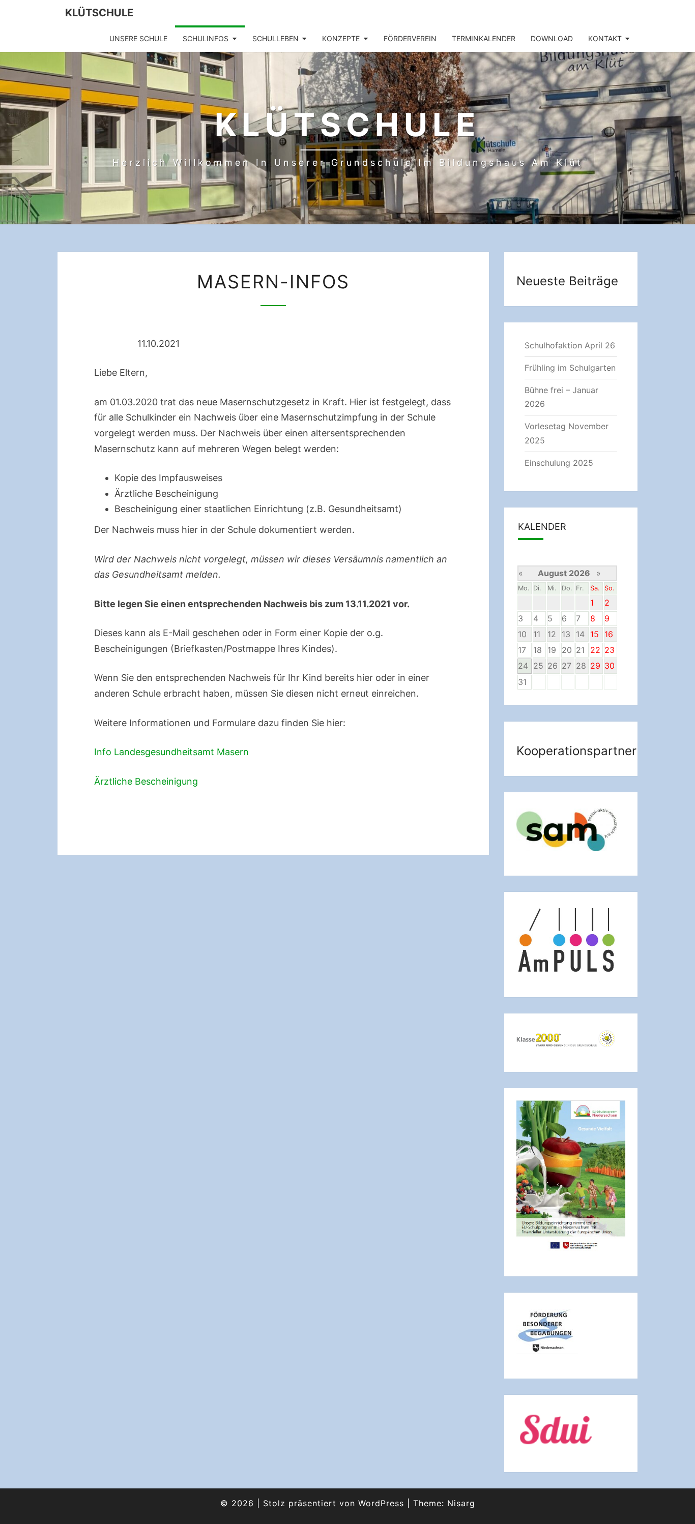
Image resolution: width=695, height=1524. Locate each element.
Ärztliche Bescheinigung (146, 781)
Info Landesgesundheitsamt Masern (171, 751)
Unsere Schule (138, 38)
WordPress (381, 1503)
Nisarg (461, 1503)
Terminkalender (483, 38)
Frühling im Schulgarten (570, 368)
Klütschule (99, 13)
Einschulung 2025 (559, 463)
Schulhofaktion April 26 (570, 345)
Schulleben (275, 38)
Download (552, 38)
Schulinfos (205, 38)
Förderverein (410, 38)
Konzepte (341, 38)
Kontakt (605, 38)
